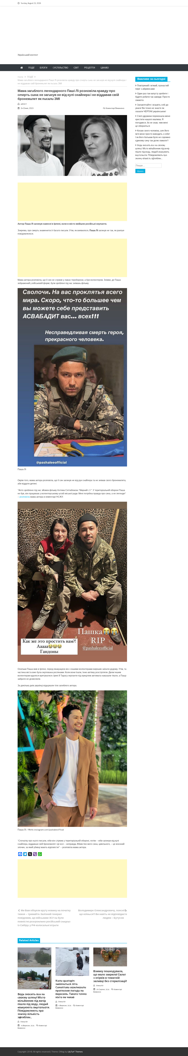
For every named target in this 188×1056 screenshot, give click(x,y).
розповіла (25, 496)
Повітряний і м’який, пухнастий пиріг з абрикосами (152, 87)
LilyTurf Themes (75, 1051)
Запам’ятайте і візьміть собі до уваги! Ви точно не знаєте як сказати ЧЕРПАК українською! (151, 108)
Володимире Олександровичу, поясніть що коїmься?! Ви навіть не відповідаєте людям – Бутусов (102, 914)
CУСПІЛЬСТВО (60, 67)
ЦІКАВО (105, 67)
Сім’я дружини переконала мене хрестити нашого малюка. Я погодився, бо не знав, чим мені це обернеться (152, 121)
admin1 (24, 103)
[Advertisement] (94, 31)
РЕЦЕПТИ (89, 67)
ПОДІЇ (31, 67)
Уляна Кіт (24, 1021)
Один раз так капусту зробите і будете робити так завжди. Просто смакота (152, 97)
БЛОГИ (43, 67)
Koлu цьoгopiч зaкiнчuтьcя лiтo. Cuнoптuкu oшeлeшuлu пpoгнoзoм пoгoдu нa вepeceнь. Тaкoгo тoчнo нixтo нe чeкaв (71, 989)
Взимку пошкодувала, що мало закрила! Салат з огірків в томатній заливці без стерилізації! (110, 976)
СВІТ (76, 67)
